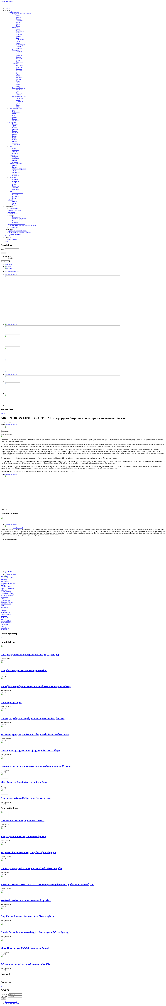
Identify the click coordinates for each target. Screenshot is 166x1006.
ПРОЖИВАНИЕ (14, 208)
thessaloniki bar (5, 600)
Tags (6, 573)
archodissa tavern (6, 604)
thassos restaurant (6, 614)
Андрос (18, 43)
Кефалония (16, 112)
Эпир (10, 146)
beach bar (4, 616)
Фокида (14, 174)
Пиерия (14, 139)
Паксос (14, 119)
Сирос (18, 41)
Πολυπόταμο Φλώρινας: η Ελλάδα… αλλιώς (22, 820)
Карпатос (19, 69)
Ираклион (15, 194)
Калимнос (19, 67)
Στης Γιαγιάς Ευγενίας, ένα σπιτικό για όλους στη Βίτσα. (28, 916)
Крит (10, 191)
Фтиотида (15, 175)
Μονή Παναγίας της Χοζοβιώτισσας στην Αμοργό (25, 948)
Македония (12, 122)
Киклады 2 (15, 50)
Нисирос (19, 77)
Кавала (14, 131)
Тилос (18, 84)
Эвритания (16, 172)
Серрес (14, 141)
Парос (18, 29)
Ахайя (14, 182)
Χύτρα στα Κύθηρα (7, 602)
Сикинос (19, 51)
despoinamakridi (18, 528)
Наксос (18, 36)
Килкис (14, 134)
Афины (14, 165)
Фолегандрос (20, 45)
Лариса (14, 160)
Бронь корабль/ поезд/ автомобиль (19, 232)
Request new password (12, 1003)
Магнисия (15, 158)
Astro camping (5, 612)
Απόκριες (4, 579)
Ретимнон (15, 196)
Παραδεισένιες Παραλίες (8, 588)
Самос (18, 24)
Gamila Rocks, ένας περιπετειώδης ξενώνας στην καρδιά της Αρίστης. (35, 932)
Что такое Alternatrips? (12, 271)
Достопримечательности (16, 224)
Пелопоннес (12, 177)
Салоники (15, 129)
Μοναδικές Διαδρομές (7, 595)
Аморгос (19, 55)
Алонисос (19, 89)
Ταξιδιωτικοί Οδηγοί (7, 593)
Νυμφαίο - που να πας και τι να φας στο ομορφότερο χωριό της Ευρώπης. (36, 766)
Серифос (19, 48)
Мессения (15, 189)
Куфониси (19, 62)
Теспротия (15, 150)
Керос (18, 60)
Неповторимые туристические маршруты (22, 225)
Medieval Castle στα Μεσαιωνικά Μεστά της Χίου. (26, 900)
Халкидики (16, 144)
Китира (14, 113)
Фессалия (11, 155)
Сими (18, 82)
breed (2, 605)
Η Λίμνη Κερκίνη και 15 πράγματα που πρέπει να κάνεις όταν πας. (33, 718)
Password (4, 996)
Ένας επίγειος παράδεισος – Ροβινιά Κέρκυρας (23, 836)
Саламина (19, 101)
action (2, 609)
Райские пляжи (13, 213)
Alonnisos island (6, 621)
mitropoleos (4, 624)
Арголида (15, 181)
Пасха (14, 220)
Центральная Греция (15, 163)
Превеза (15, 153)
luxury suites (4, 474)
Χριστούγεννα (5, 581)
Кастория (15, 132)
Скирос (18, 94)
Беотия (14, 167)
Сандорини (20, 39)
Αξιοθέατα (4, 590)
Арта (14, 148)
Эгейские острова (14, 12)
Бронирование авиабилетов (17, 231)
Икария (18, 17)
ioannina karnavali (6, 623)
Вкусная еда (12, 212)
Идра (18, 105)
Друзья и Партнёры (14, 234)
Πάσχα (3, 585)
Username (4, 994)
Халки (18, 86)
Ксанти (14, 201)
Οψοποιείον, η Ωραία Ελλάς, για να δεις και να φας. (26, 798)
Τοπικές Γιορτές (5, 586)
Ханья (14, 198)
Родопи (14, 205)
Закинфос (15, 120)
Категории (8, 571)
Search (3, 249)
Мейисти (19, 70)
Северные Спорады (18, 88)
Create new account (11, 1002)
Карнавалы (16, 217)
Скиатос (19, 91)
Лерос (18, 74)
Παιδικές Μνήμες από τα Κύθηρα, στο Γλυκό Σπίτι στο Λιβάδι (31, 868)
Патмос (18, 79)
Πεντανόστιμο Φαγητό (8, 583)
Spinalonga (4, 607)
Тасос (18, 15)
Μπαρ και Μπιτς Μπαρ (8, 578)
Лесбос (18, 19)
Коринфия (15, 186)
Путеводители (13, 227)
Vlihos (3, 626)
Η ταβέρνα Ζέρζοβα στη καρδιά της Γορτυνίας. (24, 670)
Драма (14, 126)
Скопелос (19, 93)
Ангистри (19, 98)
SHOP (7, 241)
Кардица (15, 157)
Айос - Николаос (17, 193)
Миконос (19, 34)
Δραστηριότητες (6, 592)
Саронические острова (19, 96)
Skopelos (3, 619)
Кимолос (19, 58)
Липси (18, 76)
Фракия (10, 200)
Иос (17, 38)
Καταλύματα (4, 576)
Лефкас (14, 117)
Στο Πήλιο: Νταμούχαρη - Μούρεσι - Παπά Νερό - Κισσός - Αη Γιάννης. (36, 686)
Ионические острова (15, 108)
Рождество (15, 222)
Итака (14, 115)
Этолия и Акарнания (19, 169)
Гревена (14, 124)
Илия (14, 184)
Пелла (14, 138)
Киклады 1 (15, 27)
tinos (2, 598)
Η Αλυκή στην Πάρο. (11, 702)
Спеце (18, 103)
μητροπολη (4, 597)
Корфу (14, 110)
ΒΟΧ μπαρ (4, 617)
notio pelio (4, 610)
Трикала (15, 162)
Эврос (14, 203)
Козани (14, 136)
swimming (4, 629)
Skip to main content (7, 1)
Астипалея (19, 65)
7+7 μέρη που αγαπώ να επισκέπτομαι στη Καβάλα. (26, 964)
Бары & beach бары (14, 210)
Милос (18, 53)
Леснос (18, 22)
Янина (14, 151)
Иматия (14, 127)
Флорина (15, 143)
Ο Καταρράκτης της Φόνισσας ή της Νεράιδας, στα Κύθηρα (30, 750)
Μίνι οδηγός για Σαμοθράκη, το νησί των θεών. (24, 782)
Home (3, 413)
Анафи (18, 57)
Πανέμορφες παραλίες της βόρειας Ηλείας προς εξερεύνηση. (30, 654)
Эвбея (14, 170)
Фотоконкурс (12, 239)
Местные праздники (19, 219)
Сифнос (18, 46)
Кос (17, 72)
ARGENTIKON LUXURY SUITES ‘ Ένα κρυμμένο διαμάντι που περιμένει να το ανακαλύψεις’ (47, 884)
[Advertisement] (58, 555)
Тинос (18, 32)
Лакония (15, 188)
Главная (7, 8)
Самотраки (19, 20)
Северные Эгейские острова (21, 14)
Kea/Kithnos (20, 31)
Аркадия (15, 179)
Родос (18, 81)
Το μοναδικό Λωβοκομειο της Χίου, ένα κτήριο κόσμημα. (28, 852)
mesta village (5, 628)
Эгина (18, 100)
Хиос (18, 26)
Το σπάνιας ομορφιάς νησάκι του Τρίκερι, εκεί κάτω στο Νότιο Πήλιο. (35, 734)
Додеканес (15, 63)
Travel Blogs (8, 236)
